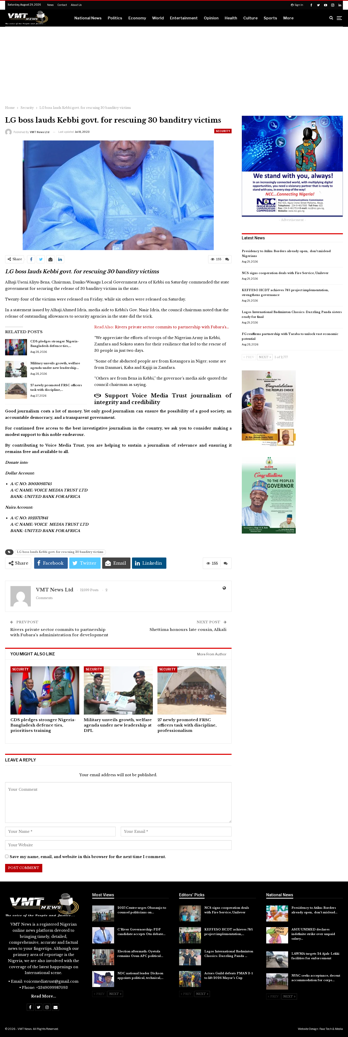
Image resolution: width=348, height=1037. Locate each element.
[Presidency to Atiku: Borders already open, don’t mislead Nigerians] (277, 913)
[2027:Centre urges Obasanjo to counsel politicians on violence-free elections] (103, 913)
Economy (137, 18)
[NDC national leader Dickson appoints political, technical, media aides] (103, 979)
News (50, 4)
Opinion (211, 18)
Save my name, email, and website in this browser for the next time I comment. (88, 856)
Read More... (43, 996)
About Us (76, 4)
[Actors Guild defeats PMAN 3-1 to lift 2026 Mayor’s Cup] (190, 979)
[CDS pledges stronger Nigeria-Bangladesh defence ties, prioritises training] (16, 347)
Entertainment (184, 18)
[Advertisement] (174, 65)
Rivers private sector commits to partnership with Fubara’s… (172, 327)
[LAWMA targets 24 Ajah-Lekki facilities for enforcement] (277, 959)
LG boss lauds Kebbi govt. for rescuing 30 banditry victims (60, 552)
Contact (62, 4)
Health (231, 18)
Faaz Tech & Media (331, 1029)
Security (223, 131)
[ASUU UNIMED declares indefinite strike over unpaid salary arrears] (277, 935)
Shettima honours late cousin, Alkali (188, 629)
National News (88, 18)
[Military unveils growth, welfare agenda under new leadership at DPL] (16, 369)
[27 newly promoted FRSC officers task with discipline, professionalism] (16, 391)
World (158, 18)
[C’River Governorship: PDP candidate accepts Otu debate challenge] (103, 935)
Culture (250, 18)
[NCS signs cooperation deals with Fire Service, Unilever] (190, 913)
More (288, 18)
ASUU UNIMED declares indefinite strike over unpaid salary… (313, 934)
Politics (115, 18)
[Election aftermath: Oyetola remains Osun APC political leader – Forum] (103, 957)
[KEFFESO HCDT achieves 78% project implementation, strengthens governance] (190, 935)
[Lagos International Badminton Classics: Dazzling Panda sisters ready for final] (190, 957)
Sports (270, 18)
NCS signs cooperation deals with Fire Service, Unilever (285, 273)
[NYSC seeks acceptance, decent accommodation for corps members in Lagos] (277, 981)
